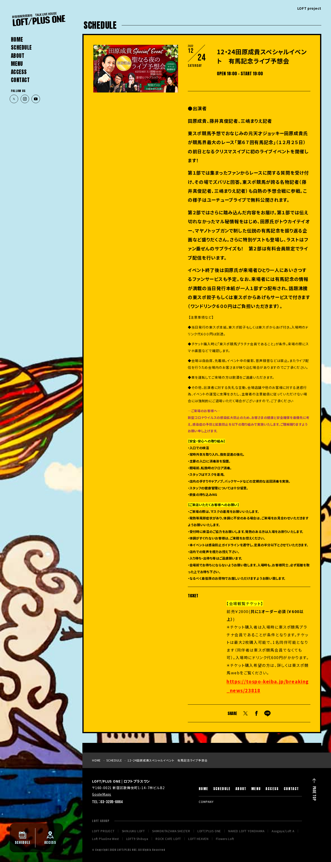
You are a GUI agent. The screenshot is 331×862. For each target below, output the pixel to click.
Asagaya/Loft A (283, 831)
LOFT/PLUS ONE (209, 831)
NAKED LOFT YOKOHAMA (246, 831)
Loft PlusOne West (105, 838)
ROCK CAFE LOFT (168, 838)
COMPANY (206, 802)
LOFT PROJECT (103, 831)
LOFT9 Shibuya (137, 838)
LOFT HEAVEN (198, 838)
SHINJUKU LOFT (133, 831)
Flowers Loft (225, 838)
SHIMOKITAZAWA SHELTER (171, 831)
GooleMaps (101, 794)
